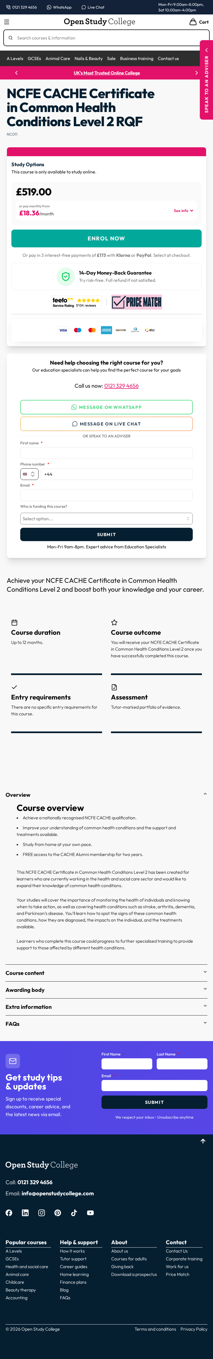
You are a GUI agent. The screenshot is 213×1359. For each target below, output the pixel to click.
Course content (25, 972)
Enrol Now (106, 238)
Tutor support (73, 1258)
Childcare (15, 1282)
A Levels (15, 58)
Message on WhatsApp (110, 407)
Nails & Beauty (89, 58)
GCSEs (34, 58)
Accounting (16, 1297)
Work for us (177, 1266)
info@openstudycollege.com (58, 1193)
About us (119, 1251)
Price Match (177, 1274)
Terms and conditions (155, 1329)
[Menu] (6, 22)
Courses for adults (129, 1258)
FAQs (12, 1023)
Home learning (74, 1274)
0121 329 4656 (121, 385)
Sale (111, 58)
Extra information (29, 1006)
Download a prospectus (134, 1274)
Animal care (17, 1274)
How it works (72, 1251)
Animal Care (57, 58)
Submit (106, 534)
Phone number (34, 464)
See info (181, 210)
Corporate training (184, 1258)
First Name (113, 1054)
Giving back (122, 1266)
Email (27, 485)
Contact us (168, 58)
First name (31, 443)
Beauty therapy (21, 1290)
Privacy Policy (194, 1329)
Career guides (73, 1266)
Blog (64, 1290)
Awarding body (25, 989)
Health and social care (27, 1266)
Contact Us (177, 1251)
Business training (136, 58)
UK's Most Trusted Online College (106, 73)
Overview (18, 794)
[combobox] (106, 518)
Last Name (168, 1054)
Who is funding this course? (43, 506)
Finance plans (73, 1282)
